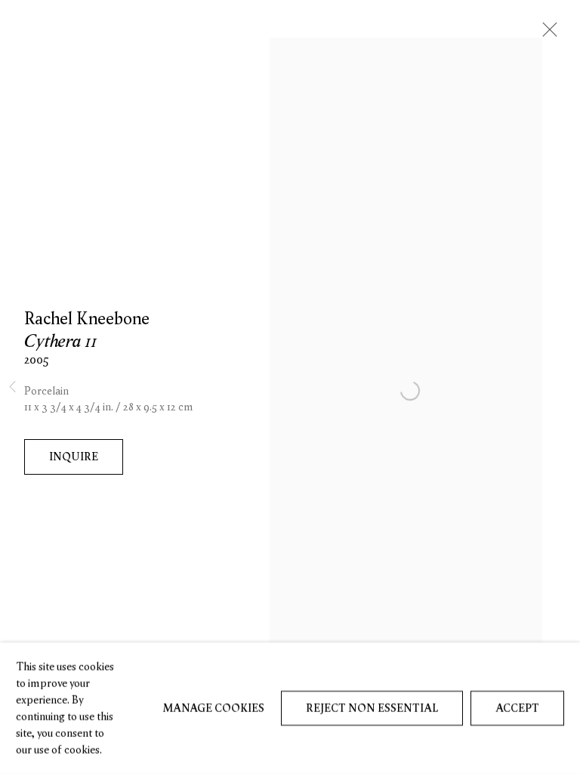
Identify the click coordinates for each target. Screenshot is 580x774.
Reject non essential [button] (372, 708)
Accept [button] (517, 708)
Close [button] (546, 34)
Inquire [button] (73, 456)
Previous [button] (12, 387)
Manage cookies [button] (213, 708)
